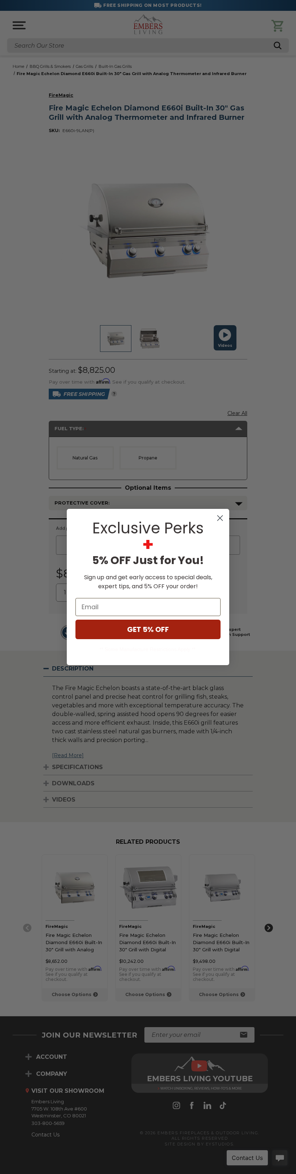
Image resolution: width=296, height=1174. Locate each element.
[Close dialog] (220, 518)
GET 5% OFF (148, 629)
